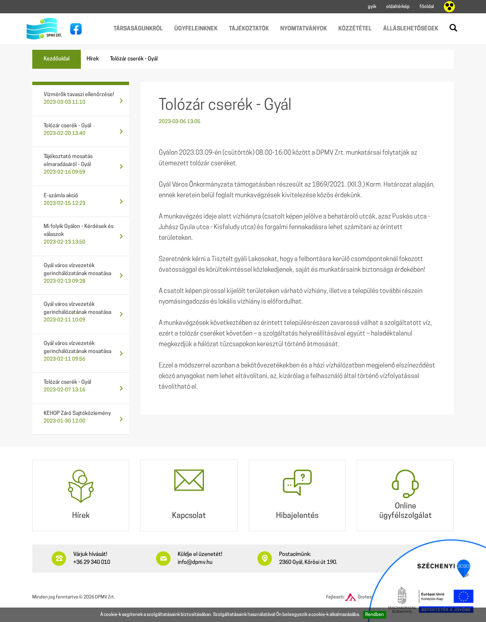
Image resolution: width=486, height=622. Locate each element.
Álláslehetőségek (410, 29)
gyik (372, 7)
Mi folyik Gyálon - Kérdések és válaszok (79, 234)
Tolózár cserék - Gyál (67, 129)
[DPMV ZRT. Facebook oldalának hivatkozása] (74, 29)
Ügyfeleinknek (196, 29)
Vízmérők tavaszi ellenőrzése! (79, 98)
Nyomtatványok (303, 29)
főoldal (427, 7)
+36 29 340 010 (91, 562)
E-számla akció (64, 199)
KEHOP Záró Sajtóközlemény (77, 417)
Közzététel (355, 29)
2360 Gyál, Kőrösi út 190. (308, 562)
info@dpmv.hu (195, 562)
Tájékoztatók (249, 29)
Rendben (374, 615)
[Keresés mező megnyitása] (453, 28)
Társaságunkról (138, 29)
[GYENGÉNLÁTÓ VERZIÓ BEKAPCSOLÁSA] (449, 7)
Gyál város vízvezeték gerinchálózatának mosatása (77, 273)
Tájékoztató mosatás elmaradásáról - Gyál (68, 164)
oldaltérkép (398, 7)
